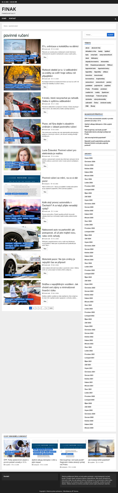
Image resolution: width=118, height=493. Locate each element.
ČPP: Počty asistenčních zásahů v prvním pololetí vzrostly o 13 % (16, 461)
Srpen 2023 (88, 284)
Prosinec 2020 (90, 396)
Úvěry (96, 103)
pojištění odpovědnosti (12, 165)
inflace (105, 72)
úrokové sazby (105, 103)
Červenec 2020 (90, 414)
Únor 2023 (88, 305)
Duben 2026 (89, 172)
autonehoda (9, 243)
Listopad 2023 (89, 274)
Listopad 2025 (89, 189)
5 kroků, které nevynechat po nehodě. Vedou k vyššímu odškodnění (22, 104)
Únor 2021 (88, 389)
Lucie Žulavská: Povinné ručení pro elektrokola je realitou (22, 158)
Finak (9, 9)
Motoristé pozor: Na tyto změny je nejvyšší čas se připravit (22, 265)
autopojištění (9, 56)
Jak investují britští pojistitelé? (95, 137)
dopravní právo (19, 56)
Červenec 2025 (90, 204)
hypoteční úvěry (103, 68)
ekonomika (105, 61)
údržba (20, 220)
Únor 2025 (88, 221)
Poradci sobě (47, 49)
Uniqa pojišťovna (32, 275)
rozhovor (32, 165)
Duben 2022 (89, 340)
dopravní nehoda (19, 299)
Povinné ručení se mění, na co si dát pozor (22, 184)
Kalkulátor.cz (18, 138)
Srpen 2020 (88, 410)
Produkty (95, 89)
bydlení (107, 51)
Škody (93, 106)
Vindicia (27, 87)
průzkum (104, 89)
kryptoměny (100, 79)
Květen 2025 (89, 211)
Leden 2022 (89, 351)
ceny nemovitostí (106, 55)
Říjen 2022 (88, 319)
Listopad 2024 (89, 232)
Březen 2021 (89, 386)
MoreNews (66, 491)
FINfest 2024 (33, 56)
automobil (8, 216)
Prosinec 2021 (90, 354)
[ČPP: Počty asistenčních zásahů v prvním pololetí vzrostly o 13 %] (17, 448)
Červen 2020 (89, 417)
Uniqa (24, 275)
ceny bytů (94, 55)
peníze (109, 82)
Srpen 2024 (88, 242)
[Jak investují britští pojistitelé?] (101, 448)
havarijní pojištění (20, 85)
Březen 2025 (89, 218)
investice (8, 193)
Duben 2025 (89, 214)
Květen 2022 (89, 337)
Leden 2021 (89, 393)
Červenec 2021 (90, 372)
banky (100, 51)
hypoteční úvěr (91, 68)
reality (97, 92)
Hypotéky (97, 72)
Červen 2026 (89, 165)
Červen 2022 (89, 333)
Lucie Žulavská (17, 162)
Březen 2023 (89, 302)
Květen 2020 (89, 421)
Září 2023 (88, 281)
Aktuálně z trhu (91, 51)
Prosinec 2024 (90, 228)
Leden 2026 (89, 183)
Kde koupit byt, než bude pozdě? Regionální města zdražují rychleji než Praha (98, 132)
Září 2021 (88, 365)
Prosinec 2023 (90, 270)
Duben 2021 (89, 382)
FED (87, 65)
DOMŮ (4, 18)
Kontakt (6, 476)
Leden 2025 (89, 225)
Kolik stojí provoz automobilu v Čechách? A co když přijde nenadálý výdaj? (22, 211)
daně (87, 58)
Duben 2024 (89, 256)
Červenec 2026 (90, 161)
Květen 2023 (89, 295)
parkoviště (23, 245)
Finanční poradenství (28, 216)
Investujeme (47, 183)
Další (51, 308)
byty (87, 55)
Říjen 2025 (88, 193)
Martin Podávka (10, 58)
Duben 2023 (89, 298)
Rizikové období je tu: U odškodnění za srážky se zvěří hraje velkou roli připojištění (22, 78)
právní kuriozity (20, 60)
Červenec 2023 (90, 288)
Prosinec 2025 (90, 186)
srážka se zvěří (20, 87)
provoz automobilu (11, 220)
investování (98, 75)
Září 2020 (88, 407)
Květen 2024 (89, 253)
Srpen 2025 (88, 200)
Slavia (7, 167)
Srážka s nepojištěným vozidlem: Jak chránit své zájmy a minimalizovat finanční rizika (22, 292)
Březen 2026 (89, 176)
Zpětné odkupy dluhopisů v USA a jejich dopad (44, 461)
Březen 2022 (89, 344)
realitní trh (89, 92)
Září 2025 (88, 197)
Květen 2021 (89, 379)
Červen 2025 (89, 207)
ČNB (87, 106)
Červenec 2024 (90, 246)
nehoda (16, 245)
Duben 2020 (89, 424)
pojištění (30, 58)
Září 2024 (88, 239)
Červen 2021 (89, 375)
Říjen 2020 (88, 403)
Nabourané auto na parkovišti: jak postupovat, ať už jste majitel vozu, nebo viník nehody (22, 239)
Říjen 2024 (88, 235)
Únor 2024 (88, 263)
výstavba (89, 99)
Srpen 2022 (88, 326)
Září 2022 (88, 323)
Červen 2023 (89, 291)
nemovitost (90, 82)
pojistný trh (98, 85)
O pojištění (7, 464)
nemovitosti (100, 82)
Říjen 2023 (88, 277)
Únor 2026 (88, 179)
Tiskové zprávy (101, 96)
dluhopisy (94, 58)
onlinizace (19, 58)
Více (46, 57)
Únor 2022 (88, 347)
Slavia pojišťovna (15, 167)
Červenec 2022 (90, 330)
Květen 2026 (89, 168)
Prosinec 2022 (90, 312)
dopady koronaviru (92, 61)
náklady (14, 218)
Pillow (25, 58)
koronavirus (90, 79)
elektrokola (9, 162)
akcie (87, 48)
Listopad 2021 (89, 358)
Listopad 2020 (89, 400)
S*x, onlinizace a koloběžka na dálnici (22, 51)
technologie (90, 96)
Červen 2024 (89, 249)
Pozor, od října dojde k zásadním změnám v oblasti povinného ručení (22, 131)
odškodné (17, 111)
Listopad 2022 (89, 316)
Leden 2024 (89, 267)
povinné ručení (10, 60)
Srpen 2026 (88, 158)
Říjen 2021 (88, 361)
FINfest (27, 56)
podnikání (89, 85)
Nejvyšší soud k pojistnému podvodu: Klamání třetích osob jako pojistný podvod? (97, 143)
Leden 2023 (89, 309)
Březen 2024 (89, 260)
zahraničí (89, 103)
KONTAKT (12, 18)
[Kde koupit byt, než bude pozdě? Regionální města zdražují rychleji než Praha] (73, 448)
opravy (20, 218)
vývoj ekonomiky (100, 99)
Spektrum (105, 92)
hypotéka (89, 72)
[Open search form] (115, 19)
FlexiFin (8, 218)
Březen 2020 (89, 428)
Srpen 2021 (88, 368)
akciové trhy (96, 48)
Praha (88, 89)
